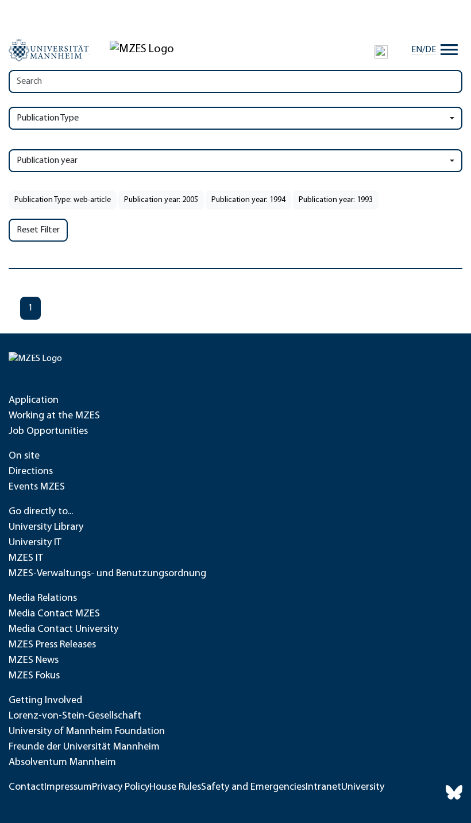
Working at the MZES (54, 416)
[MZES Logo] (142, 49)
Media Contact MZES (54, 614)
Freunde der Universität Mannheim (84, 747)
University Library (46, 527)
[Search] (381, 51)
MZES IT (26, 558)
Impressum (68, 787)
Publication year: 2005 (161, 200)
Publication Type (48, 118)
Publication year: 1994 (248, 200)
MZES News (34, 660)
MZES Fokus (34, 676)
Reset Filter (38, 230)
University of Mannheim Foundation (87, 732)
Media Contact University (63, 629)
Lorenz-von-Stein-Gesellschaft (75, 716)
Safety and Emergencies (253, 787)
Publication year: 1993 (336, 200)
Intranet (323, 787)
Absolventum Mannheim (62, 763)
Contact (26, 787)
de (430, 50)
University (362, 787)
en (416, 50)
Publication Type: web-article (62, 200)
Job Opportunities (48, 431)
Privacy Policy (120, 787)
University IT (35, 543)
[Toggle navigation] (449, 50)
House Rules (175, 787)
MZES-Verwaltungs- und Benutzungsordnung (107, 574)
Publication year (47, 160)
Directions (31, 472)
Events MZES (37, 487)
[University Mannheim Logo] (49, 50)
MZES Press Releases (52, 645)
